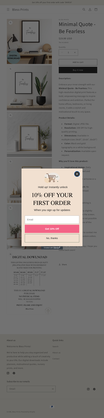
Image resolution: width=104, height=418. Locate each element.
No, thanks (52, 238)
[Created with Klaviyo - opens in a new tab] (52, 247)
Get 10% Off (52, 228)
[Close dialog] (77, 174)
